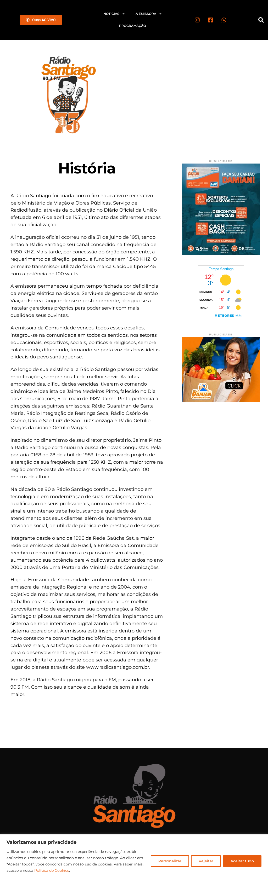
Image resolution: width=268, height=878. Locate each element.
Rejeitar (206, 861)
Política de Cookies (51, 870)
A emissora (146, 14)
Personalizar (169, 861)
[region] (134, 856)
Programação (132, 26)
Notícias (111, 14)
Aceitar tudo (242, 861)
